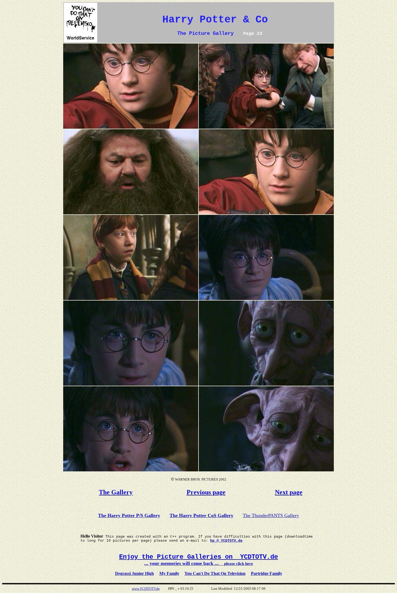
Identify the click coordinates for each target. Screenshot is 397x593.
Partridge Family (266, 573)
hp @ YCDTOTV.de (226, 541)
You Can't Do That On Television (214, 573)
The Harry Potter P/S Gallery (129, 515)
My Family (169, 573)
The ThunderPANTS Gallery (271, 515)
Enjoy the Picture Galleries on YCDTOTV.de (198, 557)
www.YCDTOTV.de (146, 589)
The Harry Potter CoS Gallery (201, 515)
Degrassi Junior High (134, 573)
